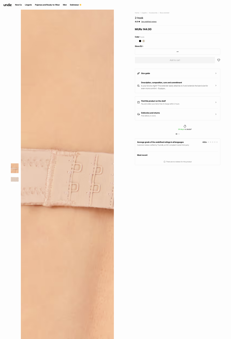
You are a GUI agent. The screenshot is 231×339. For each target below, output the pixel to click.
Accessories (153, 13)
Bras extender (164, 13)
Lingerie (144, 13)
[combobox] (177, 52)
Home (137, 13)
